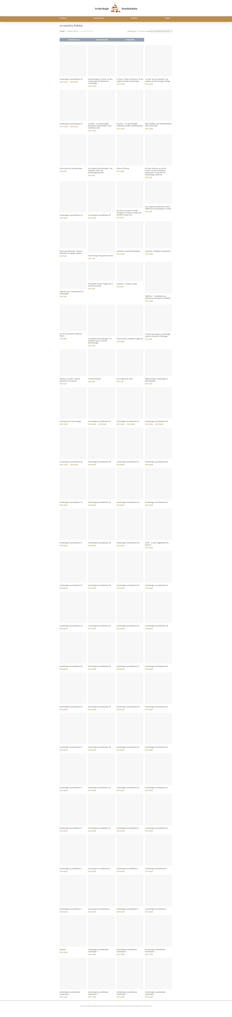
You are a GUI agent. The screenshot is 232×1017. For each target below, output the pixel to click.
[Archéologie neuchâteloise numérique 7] (101, 931)
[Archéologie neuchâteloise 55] (73, 105)
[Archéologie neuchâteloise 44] (101, 483)
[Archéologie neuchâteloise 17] (73, 769)
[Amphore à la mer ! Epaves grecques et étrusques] (73, 362)
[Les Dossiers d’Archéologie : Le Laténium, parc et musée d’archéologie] (101, 320)
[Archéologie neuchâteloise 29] (73, 647)
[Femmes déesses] (101, 362)
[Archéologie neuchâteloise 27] (130, 647)
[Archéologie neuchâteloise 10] (158, 809)
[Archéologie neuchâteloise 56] (73, 60)
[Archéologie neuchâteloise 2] (130, 890)
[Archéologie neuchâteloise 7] (130, 850)
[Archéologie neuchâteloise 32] (101, 607)
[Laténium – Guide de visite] (130, 271)
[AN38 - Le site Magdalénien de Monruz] (158, 524)
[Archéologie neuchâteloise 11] (130, 809)
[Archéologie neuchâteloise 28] (101, 647)
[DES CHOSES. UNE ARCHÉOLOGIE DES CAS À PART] (158, 105)
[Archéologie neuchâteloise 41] (73, 524)
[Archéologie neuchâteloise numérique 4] (73, 973)
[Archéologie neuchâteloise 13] (73, 809)
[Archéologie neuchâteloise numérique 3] (101, 973)
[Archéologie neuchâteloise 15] (130, 769)
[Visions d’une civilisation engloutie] (130, 320)
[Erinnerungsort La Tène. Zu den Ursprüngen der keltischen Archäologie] (101, 60)
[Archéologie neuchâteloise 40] (101, 524)
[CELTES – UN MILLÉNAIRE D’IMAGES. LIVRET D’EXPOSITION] (130, 105)
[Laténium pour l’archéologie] (73, 403)
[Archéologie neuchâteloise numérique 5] (158, 931)
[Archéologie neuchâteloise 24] (101, 688)
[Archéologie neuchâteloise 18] (158, 728)
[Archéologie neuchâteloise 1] (158, 890)
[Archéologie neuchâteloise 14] (158, 769)
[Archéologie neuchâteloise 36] (101, 567)
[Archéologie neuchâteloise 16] (101, 769)
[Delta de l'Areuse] (130, 150)
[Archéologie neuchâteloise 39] (130, 524)
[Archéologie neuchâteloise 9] (73, 850)
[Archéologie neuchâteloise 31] (130, 607)
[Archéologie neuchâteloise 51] (130, 403)
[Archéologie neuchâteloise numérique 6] (130, 931)
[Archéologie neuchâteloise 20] (101, 728)
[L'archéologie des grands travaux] (101, 237)
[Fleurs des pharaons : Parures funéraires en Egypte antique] (73, 235)
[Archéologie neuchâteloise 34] (158, 567)
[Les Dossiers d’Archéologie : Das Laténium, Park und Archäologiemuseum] (101, 150)
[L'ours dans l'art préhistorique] (73, 150)
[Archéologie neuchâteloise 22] (158, 688)
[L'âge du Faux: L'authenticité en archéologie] (73, 275)
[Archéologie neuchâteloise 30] (158, 607)
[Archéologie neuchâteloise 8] (101, 850)
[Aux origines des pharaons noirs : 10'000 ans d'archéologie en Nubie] (158, 192)
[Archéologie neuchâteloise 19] (130, 728)
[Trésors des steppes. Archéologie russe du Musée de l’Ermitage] (158, 318)
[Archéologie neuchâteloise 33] (73, 607)
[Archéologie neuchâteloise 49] (73, 443)
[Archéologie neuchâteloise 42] (158, 483)
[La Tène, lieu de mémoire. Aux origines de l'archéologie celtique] (158, 60)
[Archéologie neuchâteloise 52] (101, 403)
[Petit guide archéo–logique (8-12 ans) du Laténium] (101, 271)
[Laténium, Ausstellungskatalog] (130, 235)
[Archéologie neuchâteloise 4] (73, 890)
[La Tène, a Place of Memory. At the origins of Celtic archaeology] (130, 60)
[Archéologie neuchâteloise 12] (101, 809)
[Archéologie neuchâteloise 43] (130, 483)
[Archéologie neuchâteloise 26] (158, 647)
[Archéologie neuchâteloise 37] (73, 567)
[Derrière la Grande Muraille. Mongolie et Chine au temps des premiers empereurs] (130, 194)
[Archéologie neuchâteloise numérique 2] (130, 973)
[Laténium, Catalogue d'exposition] (158, 235)
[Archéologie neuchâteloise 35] (130, 567)
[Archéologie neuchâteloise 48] (101, 443)
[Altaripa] (73, 931)
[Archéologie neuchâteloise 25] (73, 688)
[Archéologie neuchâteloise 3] (101, 890)
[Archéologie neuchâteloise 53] (101, 196)
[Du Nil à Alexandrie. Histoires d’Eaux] (73, 318)
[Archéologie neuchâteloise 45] (73, 483)
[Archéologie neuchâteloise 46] (158, 443)
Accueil (62, 31)
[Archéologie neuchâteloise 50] (158, 403)
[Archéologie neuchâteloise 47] (130, 443)
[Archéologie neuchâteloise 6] (158, 850)
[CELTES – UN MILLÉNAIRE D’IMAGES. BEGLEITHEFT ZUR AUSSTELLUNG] (101, 105)
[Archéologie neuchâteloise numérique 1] (158, 973)
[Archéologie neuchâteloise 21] (73, 728)
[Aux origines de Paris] (130, 362)
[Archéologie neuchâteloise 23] (130, 688)
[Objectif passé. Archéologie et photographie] (158, 362)
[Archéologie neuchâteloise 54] (73, 196)
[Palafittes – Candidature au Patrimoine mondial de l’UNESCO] (158, 277)
